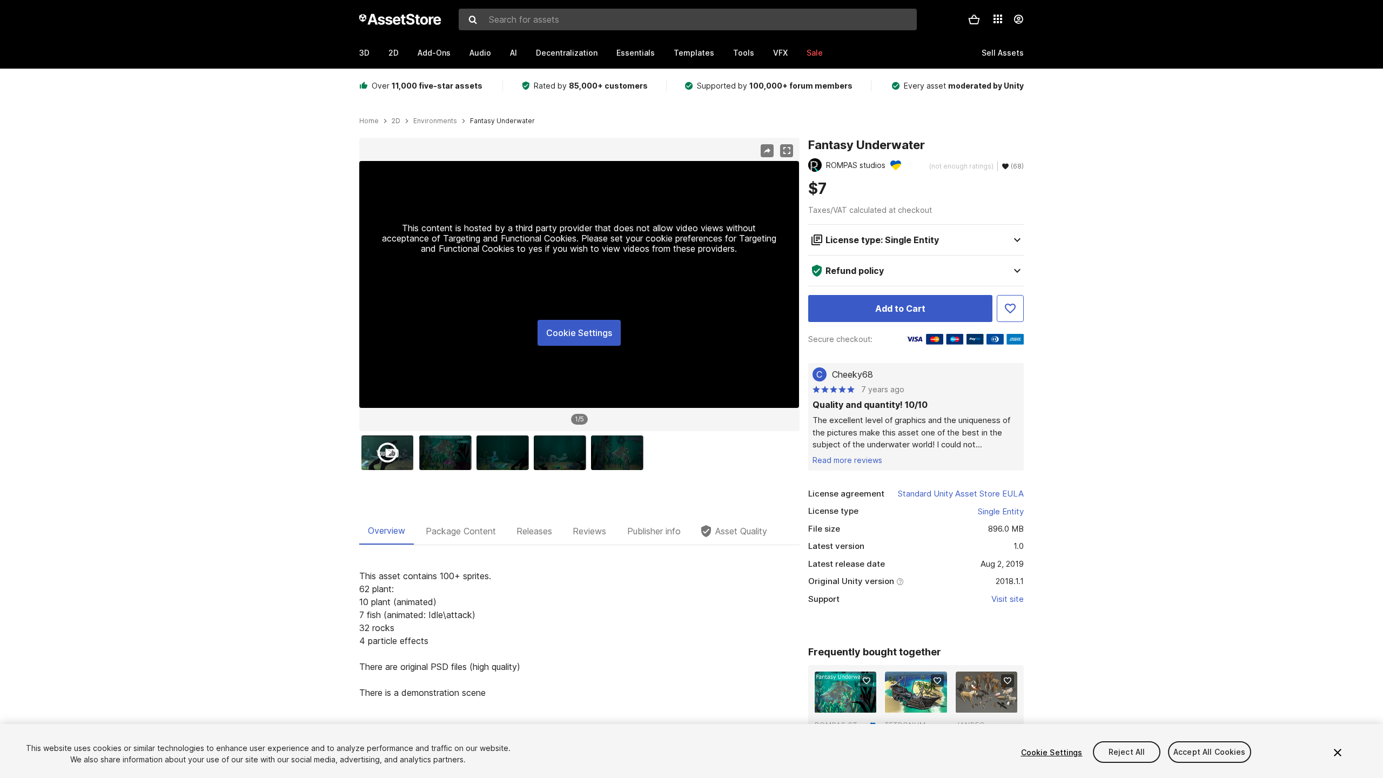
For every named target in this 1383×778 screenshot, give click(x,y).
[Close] (1337, 752)
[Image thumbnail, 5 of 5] (619, 452)
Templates (694, 52)
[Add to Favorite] (1010, 308)
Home (369, 121)
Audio (480, 52)
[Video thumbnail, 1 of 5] (390, 452)
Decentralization (566, 52)
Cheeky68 (852, 374)
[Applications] (997, 18)
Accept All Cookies (1209, 752)
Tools (743, 52)
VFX (780, 52)
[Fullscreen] (786, 150)
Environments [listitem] (435, 121)
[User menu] (1018, 19)
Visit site (1007, 599)
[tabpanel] (579, 634)
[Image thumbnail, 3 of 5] (505, 452)
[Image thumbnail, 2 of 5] (447, 452)
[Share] (767, 150)
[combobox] (688, 19)
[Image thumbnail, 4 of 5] (562, 452)
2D (393, 52)
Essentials (635, 52)
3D (364, 52)
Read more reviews (847, 460)
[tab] (386, 531)
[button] (974, 19)
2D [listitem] (396, 121)
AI (513, 52)
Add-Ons (434, 52)
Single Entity (1001, 511)
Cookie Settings (579, 332)
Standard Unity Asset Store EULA (961, 493)
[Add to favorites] (866, 680)
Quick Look (851, 703)
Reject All (1127, 752)
